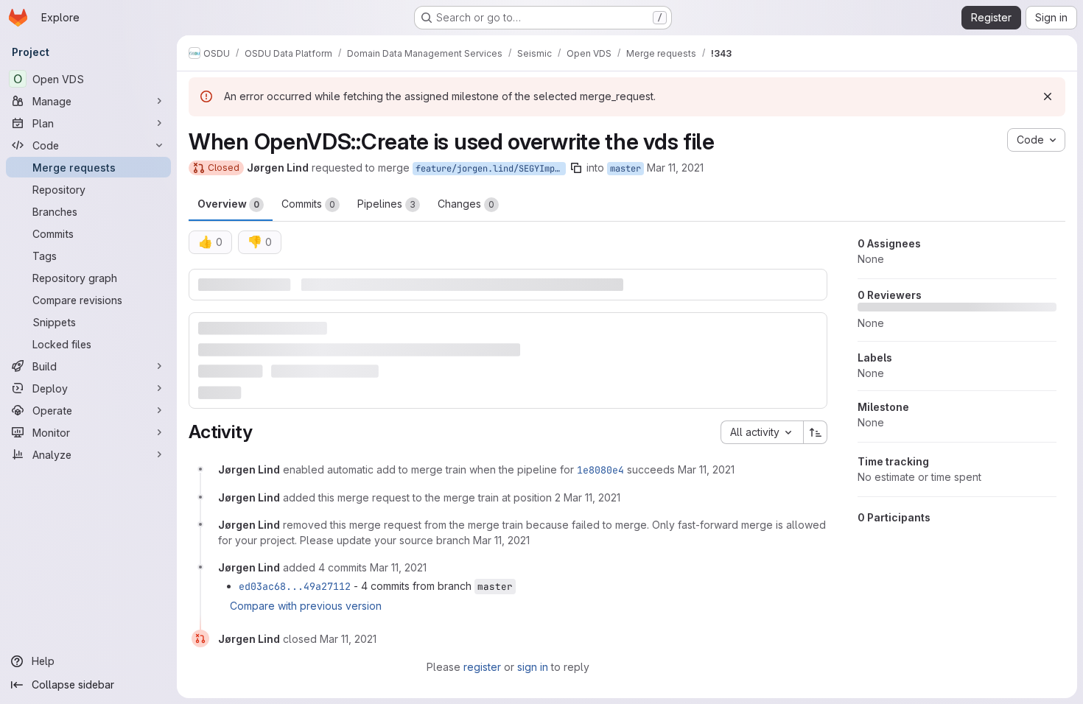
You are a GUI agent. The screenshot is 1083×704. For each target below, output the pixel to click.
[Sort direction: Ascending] (815, 432)
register (482, 667)
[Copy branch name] (576, 168)
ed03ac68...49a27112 (295, 586)
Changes (466, 203)
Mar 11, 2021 (675, 167)
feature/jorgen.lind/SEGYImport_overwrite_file (491, 169)
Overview (228, 203)
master (625, 169)
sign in (532, 667)
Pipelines (386, 203)
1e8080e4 (600, 469)
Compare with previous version (306, 605)
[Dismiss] (1047, 96)
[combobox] (762, 432)
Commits (308, 203)
